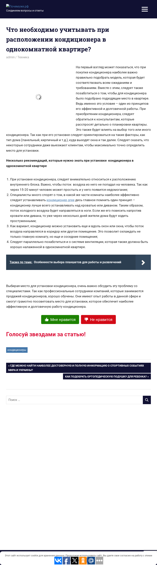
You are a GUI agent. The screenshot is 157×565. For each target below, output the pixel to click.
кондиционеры (16, 349)
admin (10, 57)
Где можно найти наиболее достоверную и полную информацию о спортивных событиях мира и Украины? (76, 367)
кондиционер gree (60, 200)
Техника (23, 57)
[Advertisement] (35, 469)
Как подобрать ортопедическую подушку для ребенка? (106, 377)
